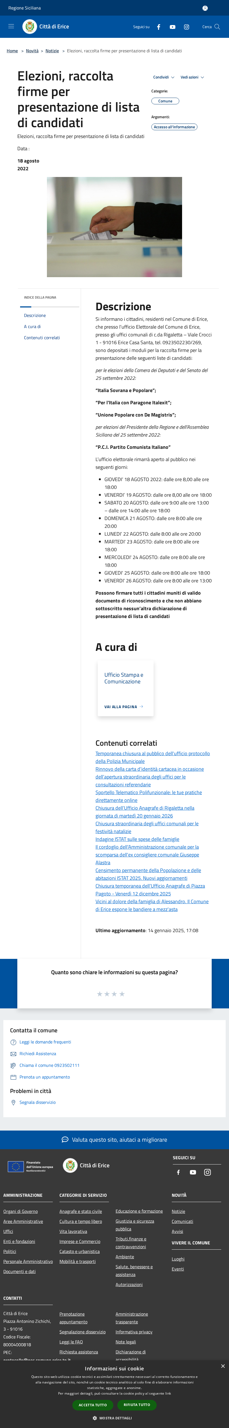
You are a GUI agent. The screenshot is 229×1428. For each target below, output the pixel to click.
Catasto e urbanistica (79, 1251)
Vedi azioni (190, 77)
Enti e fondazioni (19, 1241)
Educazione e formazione (139, 1211)
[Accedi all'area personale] (205, 8)
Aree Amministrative (23, 1221)
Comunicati (182, 1221)
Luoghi (178, 1258)
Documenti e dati (19, 1271)
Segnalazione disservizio (82, 1331)
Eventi (178, 1268)
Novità (32, 50)
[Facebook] (156, 26)
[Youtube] (170, 26)
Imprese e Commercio (79, 1241)
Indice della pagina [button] (40, 297)
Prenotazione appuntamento (73, 1318)
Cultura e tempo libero (80, 1221)
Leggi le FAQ (71, 1341)
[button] (114, 1418)
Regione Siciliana (24, 7)
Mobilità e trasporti (77, 1261)
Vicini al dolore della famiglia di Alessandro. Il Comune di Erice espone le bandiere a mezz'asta (152, 905)
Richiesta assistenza (78, 1351)
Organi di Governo (20, 1211)
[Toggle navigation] (11, 26)
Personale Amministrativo (28, 1261)
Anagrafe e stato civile (80, 1211)
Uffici (8, 1231)
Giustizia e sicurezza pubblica (135, 1225)
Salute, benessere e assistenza (134, 1270)
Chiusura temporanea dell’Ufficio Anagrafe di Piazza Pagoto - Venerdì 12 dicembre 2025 (150, 889)
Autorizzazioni (129, 1284)
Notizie (52, 50)
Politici (9, 1251)
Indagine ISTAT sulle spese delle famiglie (137, 839)
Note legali (126, 1341)
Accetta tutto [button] (93, 1405)
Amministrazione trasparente (132, 1318)
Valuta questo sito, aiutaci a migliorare (119, 1139)
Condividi (161, 77)
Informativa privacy (134, 1331)
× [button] (223, 1366)
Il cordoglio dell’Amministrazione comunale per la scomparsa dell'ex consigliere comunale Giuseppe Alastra (147, 854)
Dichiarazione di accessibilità (131, 1355)
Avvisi (177, 1231)
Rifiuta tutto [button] (137, 1404)
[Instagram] (184, 26)
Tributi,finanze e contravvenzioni (131, 1242)
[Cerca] (217, 26)
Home (12, 50)
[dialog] (114, 1394)
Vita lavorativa (73, 1231)
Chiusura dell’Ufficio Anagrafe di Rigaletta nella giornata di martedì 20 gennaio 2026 (145, 811)
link (168, 1393)
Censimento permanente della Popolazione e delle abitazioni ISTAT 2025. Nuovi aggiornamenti (148, 874)
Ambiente (125, 1256)
